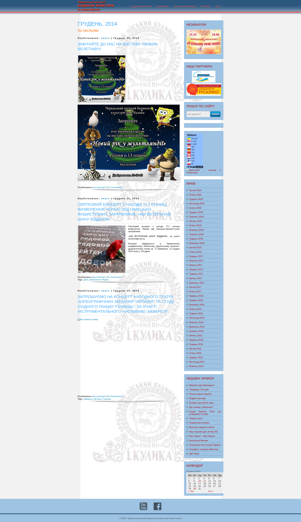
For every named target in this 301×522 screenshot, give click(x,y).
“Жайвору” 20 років (199, 389)
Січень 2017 (195, 291)
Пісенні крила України (200, 394)
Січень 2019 (195, 225)
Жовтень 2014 (196, 366)
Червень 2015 (196, 340)
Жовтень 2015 (196, 322)
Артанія (98, 399)
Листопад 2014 (196, 362)
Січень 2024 (195, 194)
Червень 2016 (196, 296)
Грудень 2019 (196, 212)
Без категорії (98, 187)
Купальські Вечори (198, 440)
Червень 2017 (196, 269)
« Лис (191, 491)
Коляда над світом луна (201, 402)
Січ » (210, 491)
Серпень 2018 (196, 234)
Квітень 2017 (195, 278)
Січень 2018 (195, 252)
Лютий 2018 (195, 247)
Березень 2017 (196, 282)
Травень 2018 (196, 238)
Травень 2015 (196, 344)
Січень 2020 (195, 208)
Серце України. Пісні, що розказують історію (205, 412)
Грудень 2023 (196, 199)
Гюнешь (107, 399)
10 (199, 481)
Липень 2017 (195, 265)
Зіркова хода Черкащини (201, 385)
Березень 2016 (196, 304)
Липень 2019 (195, 221)
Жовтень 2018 (196, 230)
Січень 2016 (195, 309)
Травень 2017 (196, 274)
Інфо (218, 6)
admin (105, 38)
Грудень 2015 (196, 313)
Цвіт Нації (194, 453)
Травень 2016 (196, 300)
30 (194, 488)
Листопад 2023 (196, 203)
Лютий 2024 (195, 190)
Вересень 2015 (197, 326)
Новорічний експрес (199, 422)
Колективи (162, 6)
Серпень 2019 (196, 216)
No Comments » (115, 187)
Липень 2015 (195, 335)
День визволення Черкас (96, 279)
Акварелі (88, 399)
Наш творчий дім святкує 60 (203, 431)
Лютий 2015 (195, 348)
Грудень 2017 (196, 256)
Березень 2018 (196, 243)
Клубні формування (184, 6)
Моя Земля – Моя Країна (202, 436)
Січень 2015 (195, 353)
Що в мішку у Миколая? (201, 407)
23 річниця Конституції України (205, 445)
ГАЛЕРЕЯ (205, 6)
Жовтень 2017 (196, 260)
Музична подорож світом (201, 427)
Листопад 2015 (196, 318)
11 (204, 481)
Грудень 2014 (196, 357)
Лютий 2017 (195, 287)
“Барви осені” (196, 418)
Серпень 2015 (196, 331)
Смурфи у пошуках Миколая (203, 449)
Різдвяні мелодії (197, 398)
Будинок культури (141, 6)
